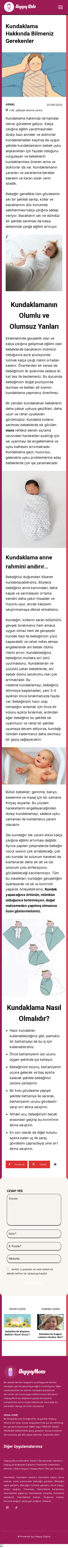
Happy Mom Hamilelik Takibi (20, 1460)
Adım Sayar (21, 1468)
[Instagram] (7, 1507)
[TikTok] (16, 1507)
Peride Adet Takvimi (49, 1460)
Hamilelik (42, 1464)
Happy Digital (42, 1536)
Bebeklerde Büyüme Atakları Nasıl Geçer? (17, 1333)
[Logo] (20, 7)
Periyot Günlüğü (55, 1468)
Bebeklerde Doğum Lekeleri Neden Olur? (50, 1336)
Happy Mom (37, 1468)
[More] (55, 1164)
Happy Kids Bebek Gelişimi (19, 1464)
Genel (10, 104)
